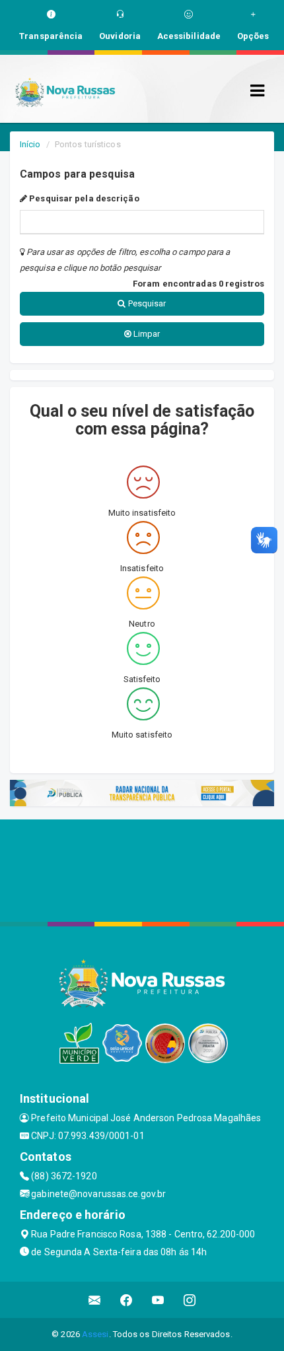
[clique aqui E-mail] (94, 1299)
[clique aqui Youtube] (158, 1299)
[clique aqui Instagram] (189, 1299)
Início (30, 144)
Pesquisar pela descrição (83, 198)
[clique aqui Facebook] (126, 1299)
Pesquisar (146, 303)
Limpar (145, 334)
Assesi (95, 1334)
